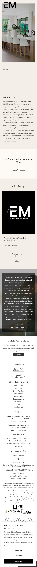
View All (18, 261)
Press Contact (18, 455)
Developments (18, 399)
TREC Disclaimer (18, 473)
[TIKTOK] (24, 520)
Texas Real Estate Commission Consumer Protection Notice (18, 465)
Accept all (18, 561)
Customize (18, 556)
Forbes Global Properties (18, 441)
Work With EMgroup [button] (18, 328)
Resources (18, 401)
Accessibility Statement (18, 476)
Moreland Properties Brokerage (18, 438)
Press (18, 404)
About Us (18, 388)
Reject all (18, 550)
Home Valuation (18, 170)
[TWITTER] (30, 520)
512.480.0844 (18, 371)
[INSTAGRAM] (18, 520)
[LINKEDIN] (7, 520)
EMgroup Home (18, 385)
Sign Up (18, 355)
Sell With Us (18, 396)
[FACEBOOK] (13, 520)
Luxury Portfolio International (18, 443)
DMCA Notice (18, 462)
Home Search (18, 324)
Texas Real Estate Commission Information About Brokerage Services (18, 470)
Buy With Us (18, 393)
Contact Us (18, 407)
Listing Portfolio (18, 391)
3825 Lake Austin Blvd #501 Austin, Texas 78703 (18, 420)
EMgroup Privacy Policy (18, 478)
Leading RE (18, 446)
